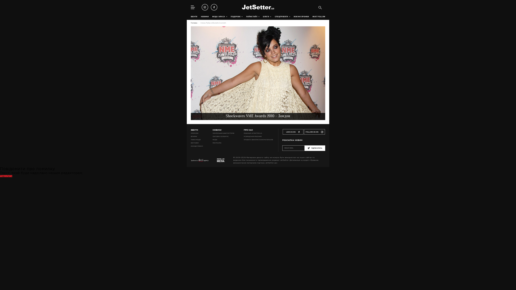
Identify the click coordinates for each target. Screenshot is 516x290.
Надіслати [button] (6, 176)
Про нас (248, 130)
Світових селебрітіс (221, 136)
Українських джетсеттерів (223, 133)
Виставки (195, 143)
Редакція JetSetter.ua (253, 133)
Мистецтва (217, 143)
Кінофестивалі (197, 146)
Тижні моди (196, 139)
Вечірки (194, 136)
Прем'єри (194, 133)
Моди (215, 139)
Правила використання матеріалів (258, 139)
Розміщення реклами (252, 136)
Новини (217, 130)
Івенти (194, 130)
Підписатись (316, 148)
